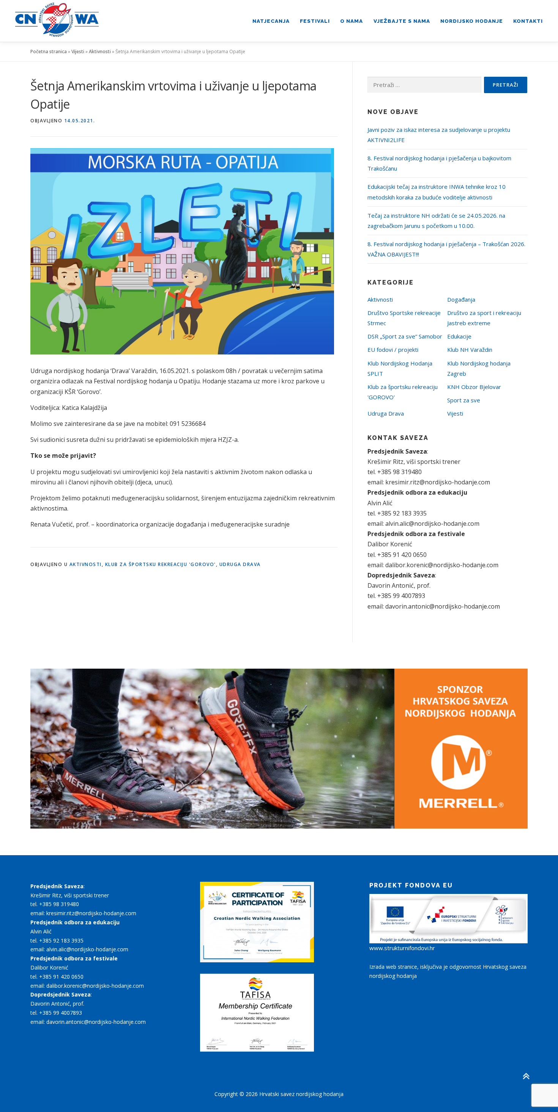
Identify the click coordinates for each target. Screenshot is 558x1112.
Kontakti (528, 21)
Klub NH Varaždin (469, 349)
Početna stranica (48, 51)
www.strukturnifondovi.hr (402, 948)
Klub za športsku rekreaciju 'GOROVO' (160, 564)
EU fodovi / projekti (392, 349)
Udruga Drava (240, 564)
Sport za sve (463, 400)
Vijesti (77, 51)
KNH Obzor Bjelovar (474, 387)
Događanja (461, 299)
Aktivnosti (100, 51)
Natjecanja (271, 21)
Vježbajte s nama (402, 21)
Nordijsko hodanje (471, 21)
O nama (351, 21)
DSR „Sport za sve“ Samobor (404, 336)
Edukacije (459, 336)
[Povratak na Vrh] (525, 1076)
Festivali (315, 21)
